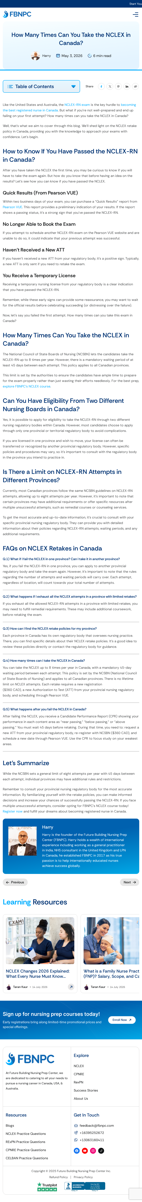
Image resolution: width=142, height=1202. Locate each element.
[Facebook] (101, 86)
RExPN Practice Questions (25, 1142)
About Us (81, 1098)
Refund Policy (58, 1177)
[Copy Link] (135, 86)
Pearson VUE (12, 207)
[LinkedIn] (127, 86)
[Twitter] (109, 86)
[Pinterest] (118, 86)
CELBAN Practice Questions (27, 1158)
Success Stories (86, 1090)
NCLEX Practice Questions (26, 1134)
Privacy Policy (83, 1177)
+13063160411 (92, 1140)
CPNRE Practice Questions (26, 1150)
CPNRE (79, 1074)
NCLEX (79, 1066)
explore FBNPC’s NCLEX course (26, 386)
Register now (13, 811)
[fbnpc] (17, 14)
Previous (17, 882)
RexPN (78, 1082)
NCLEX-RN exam (77, 105)
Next (127, 882)
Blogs (10, 1125)
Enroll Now (120, 1020)
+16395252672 (92, 1133)
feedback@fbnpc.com (97, 1125)
